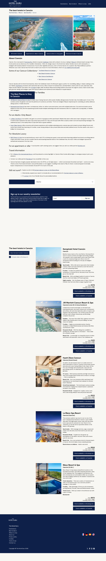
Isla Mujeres (19, 85)
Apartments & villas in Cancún (34, 53)
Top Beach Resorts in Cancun (47, 70)
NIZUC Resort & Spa (16, 137)
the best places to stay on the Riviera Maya (46, 170)
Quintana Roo (28, 62)
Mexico (74, 62)
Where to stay (82, 4)
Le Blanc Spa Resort (16, 119)
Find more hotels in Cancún (73, 53)
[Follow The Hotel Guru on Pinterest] (94, 548)
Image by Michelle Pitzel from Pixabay (86, 48)
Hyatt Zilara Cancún (16, 125)
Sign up (87, 198)
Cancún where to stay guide (55, 53)
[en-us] (93, 534)
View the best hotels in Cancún (19, 253)
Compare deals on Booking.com (20, 257)
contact (26, 176)
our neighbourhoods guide (72, 67)
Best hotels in (73, 4)
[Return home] (15, 4)
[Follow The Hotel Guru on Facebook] (89, 548)
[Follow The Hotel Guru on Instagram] (91, 548)
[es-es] (90, 534)
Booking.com (81, 146)
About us (11, 535)
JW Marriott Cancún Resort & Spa (20, 100)
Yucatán (33, 87)
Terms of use (12, 541)
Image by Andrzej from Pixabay (86, 31)
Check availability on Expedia (84, 296)
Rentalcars (29, 159)
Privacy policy (13, 537)
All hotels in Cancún (16, 53)
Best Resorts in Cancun (45, 79)
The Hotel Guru (13, 526)
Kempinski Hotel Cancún (17, 106)
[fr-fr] (83, 534)
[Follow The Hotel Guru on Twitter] (87, 548)
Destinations (64, 4)
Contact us (12, 543)
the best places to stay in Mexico (73, 173)
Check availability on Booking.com (83, 291)
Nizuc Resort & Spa (71, 465)
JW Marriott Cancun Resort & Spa (78, 303)
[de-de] (86, 534)
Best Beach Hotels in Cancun (47, 73)
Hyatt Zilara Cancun (72, 358)
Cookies (11, 539)
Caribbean (46, 62)
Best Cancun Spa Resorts (46, 76)
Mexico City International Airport (23, 154)
